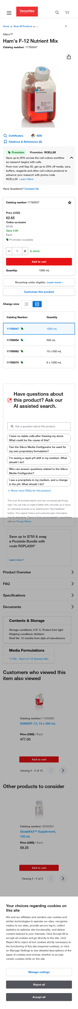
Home (6, 26)
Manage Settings (39, 972)
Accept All (39, 997)
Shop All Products (22, 26)
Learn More (27, 179)
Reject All (39, 984)
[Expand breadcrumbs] (66, 26)
